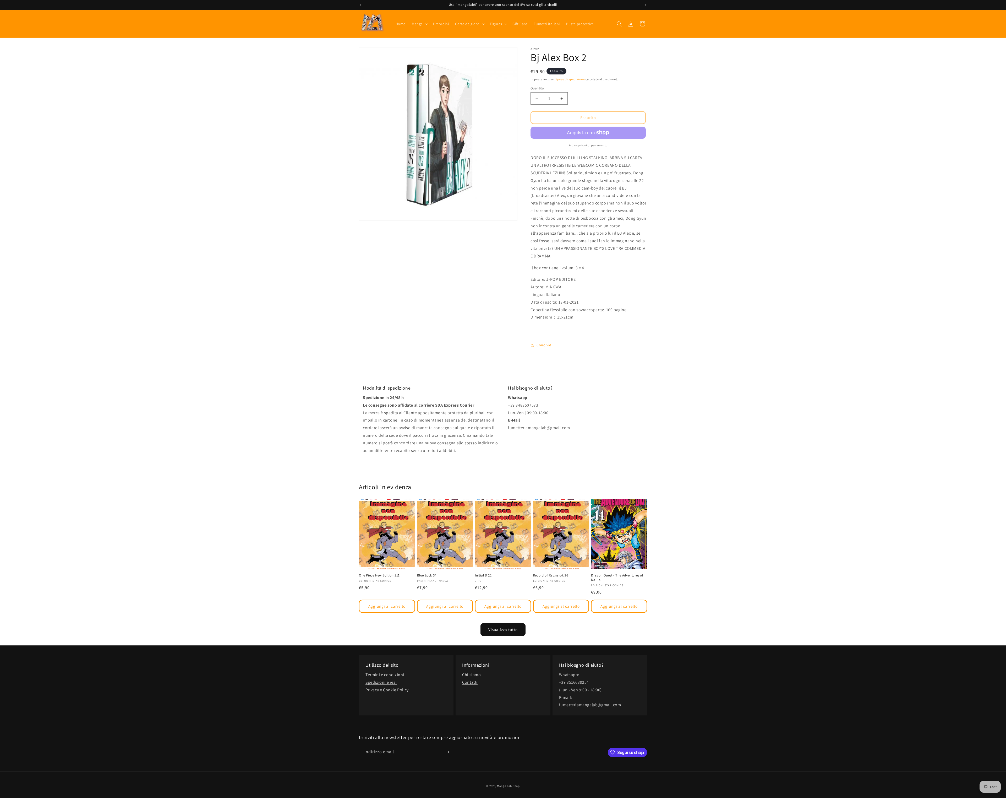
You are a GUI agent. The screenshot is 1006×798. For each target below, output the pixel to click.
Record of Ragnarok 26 (550, 575)
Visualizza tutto (503, 629)
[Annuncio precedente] (361, 5)
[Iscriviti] (447, 752)
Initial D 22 (483, 575)
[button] (419, 23)
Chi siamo (471, 674)
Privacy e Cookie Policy (387, 690)
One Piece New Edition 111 (379, 575)
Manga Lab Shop (508, 786)
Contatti (470, 682)
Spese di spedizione (570, 79)
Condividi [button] (544, 345)
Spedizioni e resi (381, 682)
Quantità (537, 88)
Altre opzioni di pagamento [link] (588, 145)
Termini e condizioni (384, 674)
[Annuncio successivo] (645, 5)
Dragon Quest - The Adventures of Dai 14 (617, 577)
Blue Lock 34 (426, 575)
